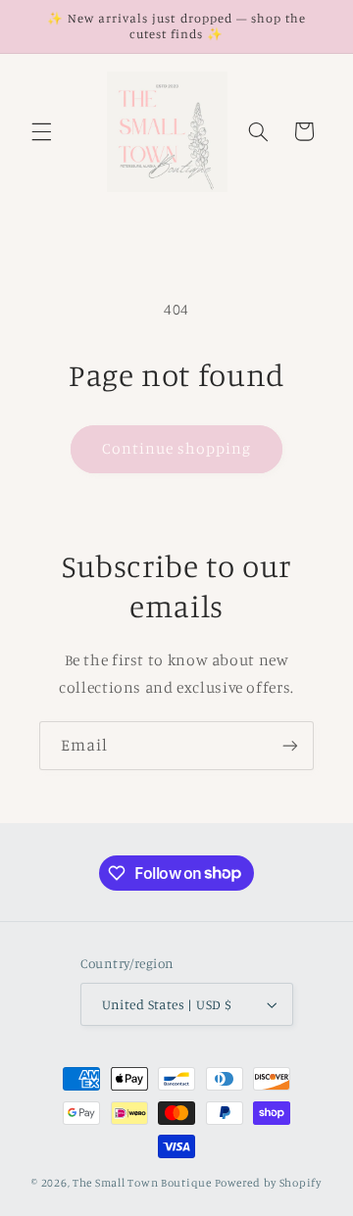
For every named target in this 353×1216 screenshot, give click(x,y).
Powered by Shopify (268, 1183)
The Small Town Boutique (142, 1183)
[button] (41, 131)
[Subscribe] (290, 745)
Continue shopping (177, 448)
